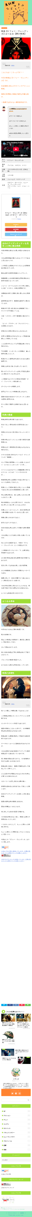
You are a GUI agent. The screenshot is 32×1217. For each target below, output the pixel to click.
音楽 (16, 1149)
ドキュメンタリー (16, 1132)
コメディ (16, 1124)
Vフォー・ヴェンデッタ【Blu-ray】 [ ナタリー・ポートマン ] (16, 215)
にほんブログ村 (6, 1174)
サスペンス (16, 1128)
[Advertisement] (16, 931)
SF (16, 1111)
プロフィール (16, 1141)
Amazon (16, 224)
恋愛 (16, 1145)
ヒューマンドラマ (16, 1137)
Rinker (19, 219)
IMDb (12, 65)
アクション (4, 28)
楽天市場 (16, 229)
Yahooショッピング (16, 234)
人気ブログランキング (7, 1187)
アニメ (16, 1119)
